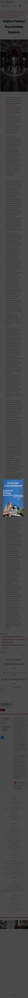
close (23, 479)
